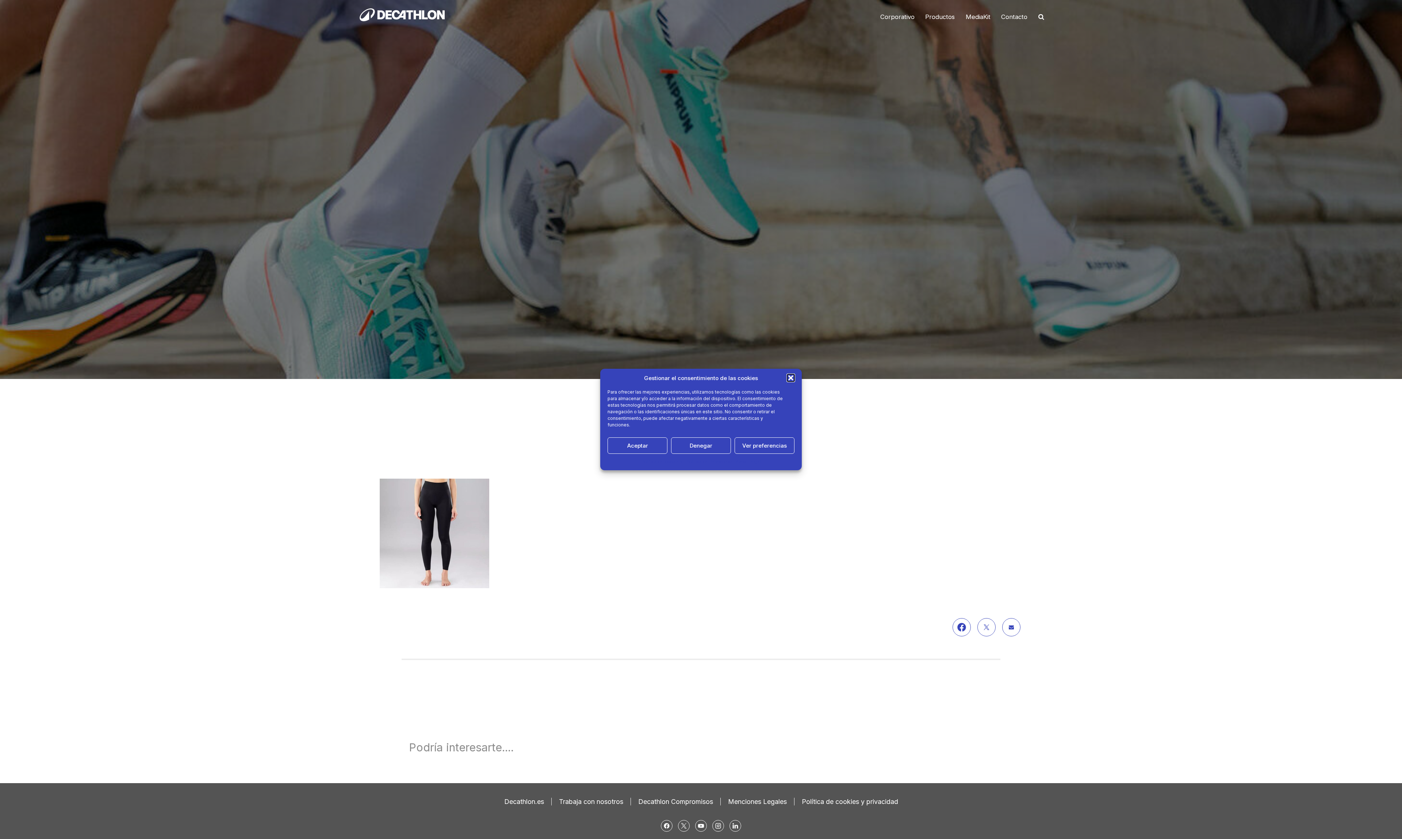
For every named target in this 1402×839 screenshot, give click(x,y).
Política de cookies (661, 461)
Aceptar (637, 445)
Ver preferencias (764, 445)
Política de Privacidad (709, 461)
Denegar (701, 445)
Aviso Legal (748, 461)
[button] (790, 378)
